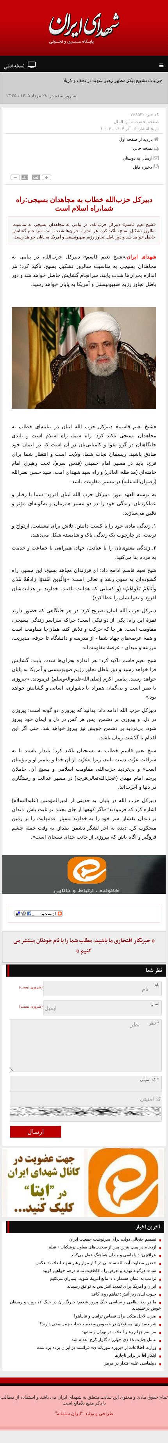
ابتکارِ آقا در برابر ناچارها (135, 1355)
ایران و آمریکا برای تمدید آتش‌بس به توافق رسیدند (111, 1286)
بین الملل (122, 121)
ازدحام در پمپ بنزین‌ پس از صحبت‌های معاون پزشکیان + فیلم (102, 1247)
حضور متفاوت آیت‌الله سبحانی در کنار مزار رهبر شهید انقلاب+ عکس (96, 1263)
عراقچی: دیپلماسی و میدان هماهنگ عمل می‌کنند (113, 1255)
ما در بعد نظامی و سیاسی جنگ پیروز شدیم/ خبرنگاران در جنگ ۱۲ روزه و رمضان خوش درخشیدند (85, 1305)
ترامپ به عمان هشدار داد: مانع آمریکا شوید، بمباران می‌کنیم (103, 1278)
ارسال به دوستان (138, 158)
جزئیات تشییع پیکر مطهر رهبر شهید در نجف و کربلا (112, 80)
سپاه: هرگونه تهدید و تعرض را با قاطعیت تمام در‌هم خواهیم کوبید (99, 1270)
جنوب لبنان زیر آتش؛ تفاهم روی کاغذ (123, 1294)
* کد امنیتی (149, 1079)
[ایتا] (84, 874)
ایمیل (154, 1004)
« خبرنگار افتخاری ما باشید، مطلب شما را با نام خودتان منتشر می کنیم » (84, 946)
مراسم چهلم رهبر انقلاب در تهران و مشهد (119, 1332)
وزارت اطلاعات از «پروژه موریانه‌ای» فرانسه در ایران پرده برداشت (96, 1347)
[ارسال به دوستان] (156, 157)
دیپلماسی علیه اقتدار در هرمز (130, 1363)
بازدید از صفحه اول (136, 139)
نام (156, 985)
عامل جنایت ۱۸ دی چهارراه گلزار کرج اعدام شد (113, 1339)
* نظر (154, 1023)
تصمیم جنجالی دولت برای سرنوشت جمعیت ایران (112, 1239)
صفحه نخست (146, 121)
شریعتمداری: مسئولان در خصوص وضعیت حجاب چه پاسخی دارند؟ (97, 1324)
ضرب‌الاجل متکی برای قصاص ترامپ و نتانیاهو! (115, 1316)
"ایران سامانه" (69, 1413)
